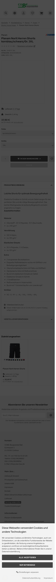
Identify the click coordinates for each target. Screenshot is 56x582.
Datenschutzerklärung (31, 578)
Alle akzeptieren (27, 557)
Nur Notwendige (27, 565)
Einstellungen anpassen (28, 572)
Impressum (48, 578)
